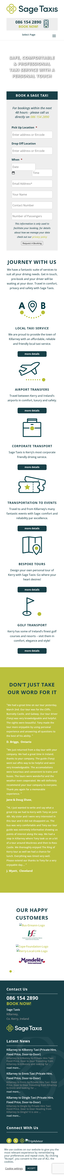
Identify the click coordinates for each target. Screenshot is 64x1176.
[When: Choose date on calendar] (13, 173)
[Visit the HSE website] (32, 942)
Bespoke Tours (32, 564)
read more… (13, 1067)
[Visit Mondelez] (32, 967)
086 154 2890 (39, 117)
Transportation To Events (32, 503)
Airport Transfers (32, 389)
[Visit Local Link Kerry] (32, 951)
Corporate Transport (32, 446)
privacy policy (39, 236)
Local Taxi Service (32, 328)
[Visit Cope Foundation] (32, 946)
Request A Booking (32, 243)
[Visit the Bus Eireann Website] (32, 925)
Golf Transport (32, 625)
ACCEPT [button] (31, 1168)
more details (32, 353)
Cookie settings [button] (14, 1168)
